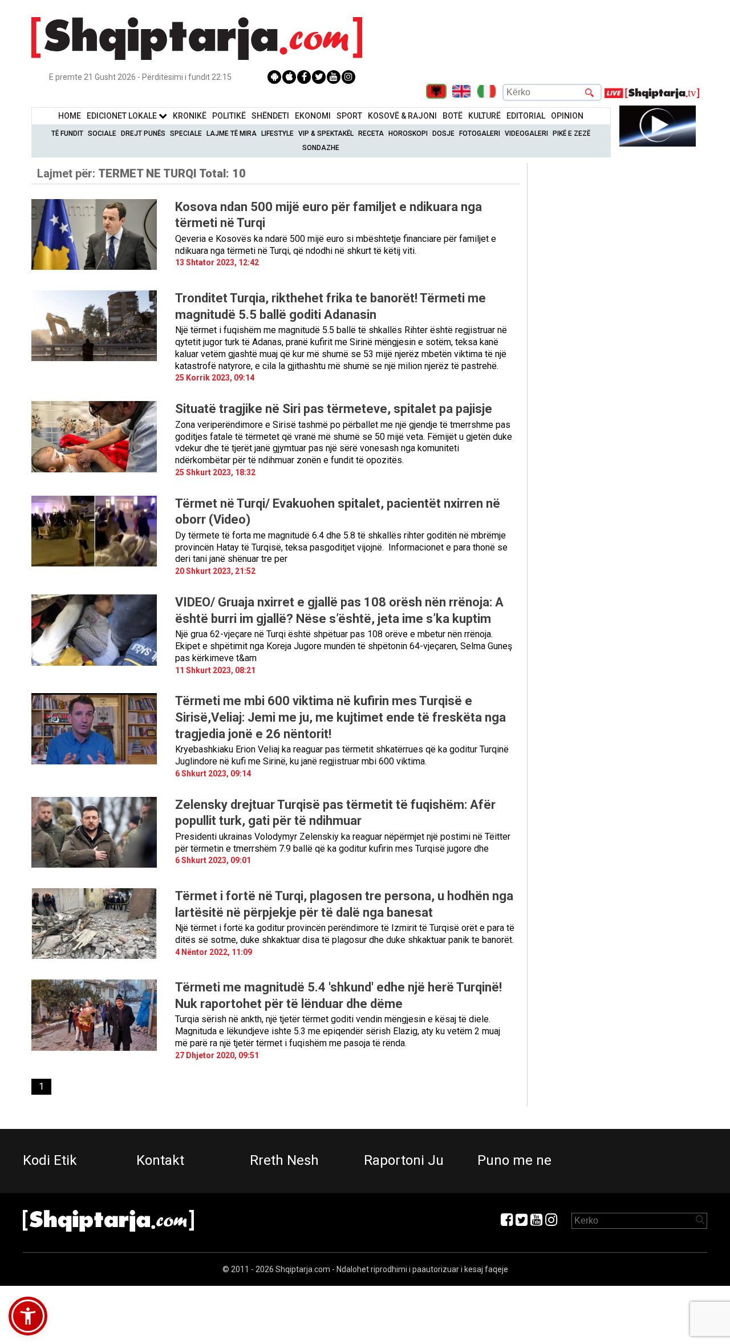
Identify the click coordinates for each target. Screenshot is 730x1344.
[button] (27, 1316)
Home (69, 115)
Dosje (443, 133)
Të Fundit (67, 133)
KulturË (484, 115)
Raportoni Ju (404, 1160)
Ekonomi (313, 115)
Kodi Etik (50, 1160)
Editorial (525, 115)
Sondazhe (320, 148)
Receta (371, 133)
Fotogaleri (479, 133)
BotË (453, 115)
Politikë (229, 115)
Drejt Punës (143, 133)
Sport (349, 115)
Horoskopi (408, 133)
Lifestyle (277, 133)
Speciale (186, 133)
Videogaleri (526, 133)
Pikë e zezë (571, 133)
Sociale (102, 133)
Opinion (567, 115)
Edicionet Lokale (123, 115)
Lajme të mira (231, 133)
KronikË (189, 115)
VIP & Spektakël (326, 133)
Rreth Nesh (284, 1160)
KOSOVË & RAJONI (402, 115)
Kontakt (160, 1160)
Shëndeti (270, 115)
